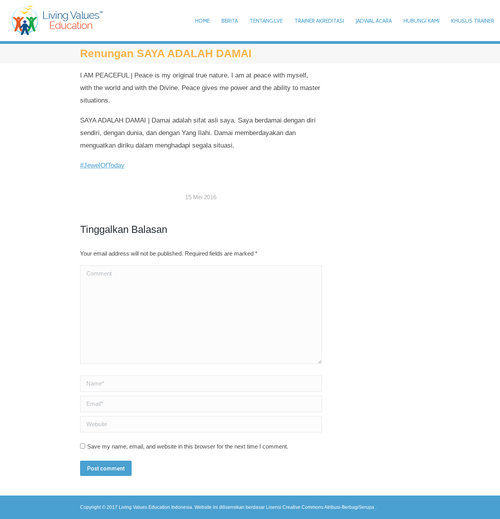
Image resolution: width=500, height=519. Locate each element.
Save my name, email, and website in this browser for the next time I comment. (187, 446)
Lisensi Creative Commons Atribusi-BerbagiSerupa (320, 507)
